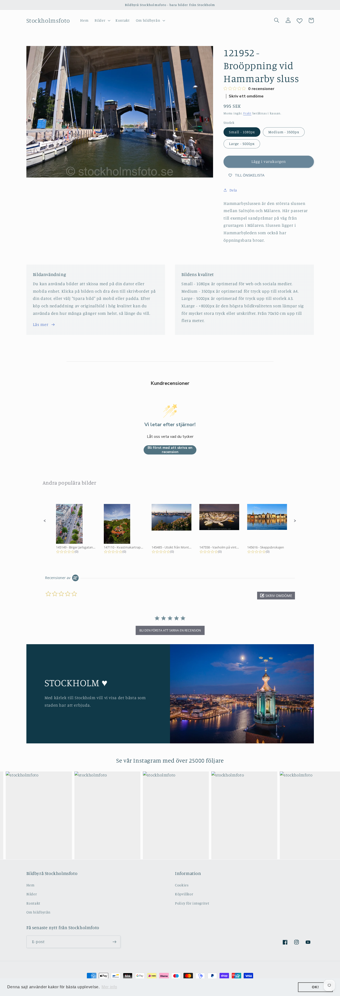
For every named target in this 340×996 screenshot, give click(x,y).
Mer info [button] (109, 987)
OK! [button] (315, 987)
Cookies (181, 885)
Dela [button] (233, 190)
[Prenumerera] (114, 942)
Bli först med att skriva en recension (170, 449)
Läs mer (40, 324)
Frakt (247, 113)
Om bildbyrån (38, 912)
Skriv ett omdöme (246, 96)
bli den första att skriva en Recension (170, 630)
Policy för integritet (192, 903)
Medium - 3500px (283, 132)
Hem (30, 885)
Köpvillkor (184, 894)
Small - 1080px (242, 132)
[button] (102, 20)
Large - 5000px (242, 143)
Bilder (31, 894)
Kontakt (33, 903)
